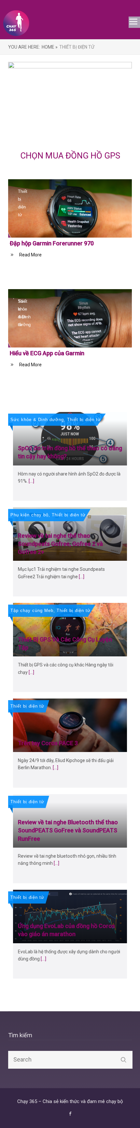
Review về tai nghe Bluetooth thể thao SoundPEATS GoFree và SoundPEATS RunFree (68, 830)
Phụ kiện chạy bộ (29, 514)
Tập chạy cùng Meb (31, 610)
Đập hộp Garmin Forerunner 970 (52, 243)
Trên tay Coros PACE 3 (48, 743)
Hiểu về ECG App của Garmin (47, 353)
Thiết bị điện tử (22, 203)
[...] (31, 481)
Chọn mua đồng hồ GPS (70, 155)
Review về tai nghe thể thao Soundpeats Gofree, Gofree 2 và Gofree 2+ (60, 543)
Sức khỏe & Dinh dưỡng (37, 419)
